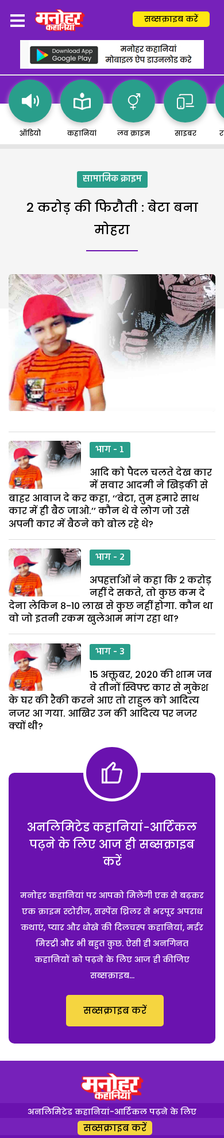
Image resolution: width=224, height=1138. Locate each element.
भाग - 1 (110, 450)
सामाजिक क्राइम (112, 179)
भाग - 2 (110, 558)
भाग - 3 (110, 652)
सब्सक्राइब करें (171, 19)
